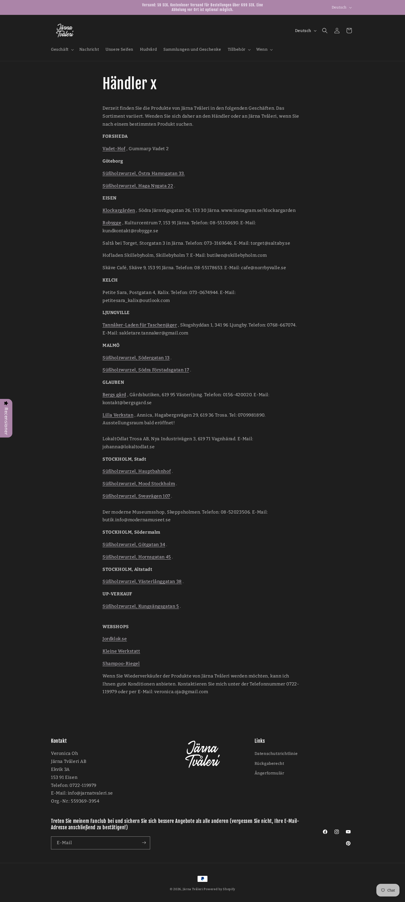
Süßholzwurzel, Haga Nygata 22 (137, 185)
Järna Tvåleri (193, 889)
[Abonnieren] (144, 842)
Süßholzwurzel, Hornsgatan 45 (136, 556)
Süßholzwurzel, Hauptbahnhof (136, 471)
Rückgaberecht (269, 763)
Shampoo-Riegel (121, 663)
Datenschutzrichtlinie (276, 753)
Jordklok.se (114, 638)
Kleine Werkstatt (121, 651)
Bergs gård (114, 394)
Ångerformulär (269, 773)
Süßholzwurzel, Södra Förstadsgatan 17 (145, 369)
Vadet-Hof (113, 148)
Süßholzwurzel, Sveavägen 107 (136, 495)
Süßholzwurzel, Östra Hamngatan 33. (143, 173)
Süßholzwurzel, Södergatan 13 (136, 357)
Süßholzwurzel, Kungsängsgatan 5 (140, 606)
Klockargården (118, 210)
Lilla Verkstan (117, 414)
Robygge (111, 222)
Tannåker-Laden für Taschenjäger (139, 325)
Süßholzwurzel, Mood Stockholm (138, 483)
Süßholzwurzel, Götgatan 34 (133, 544)
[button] (62, 49)
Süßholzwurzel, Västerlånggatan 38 (142, 581)
